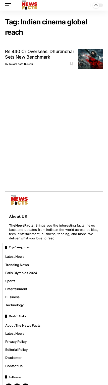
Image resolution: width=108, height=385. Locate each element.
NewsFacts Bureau (21, 63)
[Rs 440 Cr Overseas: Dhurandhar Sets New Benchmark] (90, 59)
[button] (9, 5)
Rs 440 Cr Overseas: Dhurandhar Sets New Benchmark (39, 54)
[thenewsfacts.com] (29, 5)
